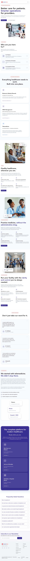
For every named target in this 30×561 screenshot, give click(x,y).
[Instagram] (6, 548)
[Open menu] (28, 2)
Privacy (19, 557)
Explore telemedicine (4, 134)
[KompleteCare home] (4, 2)
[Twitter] (4, 548)
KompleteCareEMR (18, 548)
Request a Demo (3, 305)
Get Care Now (3, 20)
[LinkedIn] (8, 548)
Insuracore (17, 547)
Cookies (27, 557)
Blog (23, 547)
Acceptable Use (23, 558)
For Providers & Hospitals (12, 20)
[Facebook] (2, 548)
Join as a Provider (3, 245)
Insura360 (17, 545)
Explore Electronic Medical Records (6, 100)
